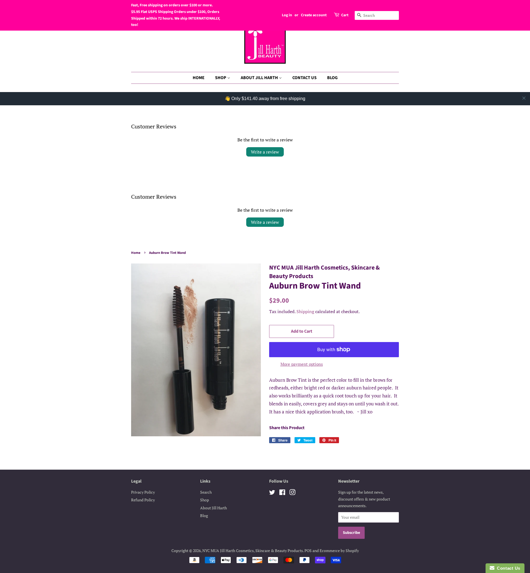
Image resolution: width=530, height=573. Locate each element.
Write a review (265, 152)
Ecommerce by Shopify (339, 550)
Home (136, 252)
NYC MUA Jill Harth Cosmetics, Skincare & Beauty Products (252, 550)
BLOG (332, 78)
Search (206, 492)
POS (308, 550)
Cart (344, 15)
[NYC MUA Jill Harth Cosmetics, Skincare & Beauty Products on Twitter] (272, 493)
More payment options (301, 364)
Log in (287, 15)
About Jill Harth (213, 507)
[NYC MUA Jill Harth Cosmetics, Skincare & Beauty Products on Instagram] (292, 493)
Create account (314, 15)
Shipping (305, 311)
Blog (204, 515)
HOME (199, 78)
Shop (204, 499)
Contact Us (507, 568)
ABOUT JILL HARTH (260, 78)
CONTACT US (304, 78)
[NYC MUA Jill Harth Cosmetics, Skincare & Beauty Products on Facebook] (282, 493)
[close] (524, 98)
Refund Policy (143, 499)
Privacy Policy (143, 492)
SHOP (221, 78)
